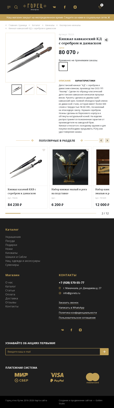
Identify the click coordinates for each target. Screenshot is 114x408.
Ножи (9, 249)
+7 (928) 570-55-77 (71, 283)
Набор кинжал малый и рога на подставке (69, 191)
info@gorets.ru (71, 293)
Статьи (10, 290)
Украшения (13, 237)
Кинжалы (11, 253)
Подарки (11, 245)
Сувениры (12, 265)
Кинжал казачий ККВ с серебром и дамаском (22, 191)
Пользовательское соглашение (77, 317)
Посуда (10, 241)
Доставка (11, 298)
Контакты (12, 306)
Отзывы (10, 302)
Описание (65, 80)
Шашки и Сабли (16, 257)
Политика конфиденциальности (78, 312)
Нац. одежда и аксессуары (22, 261)
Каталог (10, 286)
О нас (9, 282)
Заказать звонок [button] (69, 302)
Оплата (10, 294)
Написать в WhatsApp (71, 307)
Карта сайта (41, 400)
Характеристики (85, 80)
